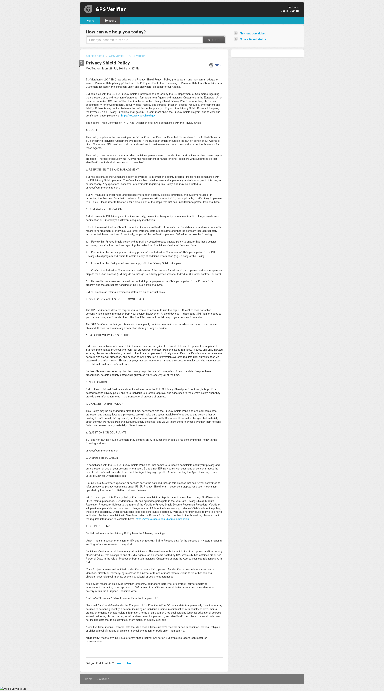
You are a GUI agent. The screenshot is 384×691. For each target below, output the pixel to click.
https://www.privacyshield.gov (138, 115)
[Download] (184, 302)
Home (90, 20)
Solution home (95, 56)
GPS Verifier (116, 56)
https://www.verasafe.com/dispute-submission (162, 519)
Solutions (110, 20)
